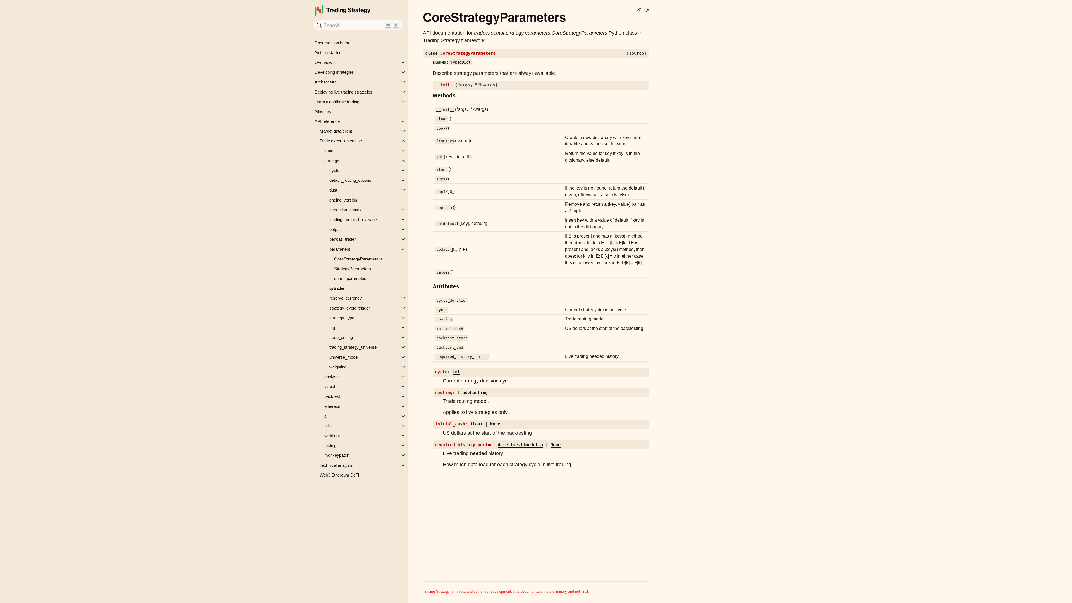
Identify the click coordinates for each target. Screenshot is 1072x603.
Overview (323, 62)
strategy (331, 160)
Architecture (326, 82)
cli (326, 416)
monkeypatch (336, 455)
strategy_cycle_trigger (349, 308)
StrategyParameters (352, 268)
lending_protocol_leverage (353, 219)
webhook (332, 435)
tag (332, 327)
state (328, 151)
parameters (339, 249)
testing (330, 445)
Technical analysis (336, 465)
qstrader (336, 288)
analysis (331, 376)
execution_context (346, 209)
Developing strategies (334, 72)
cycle (334, 170)
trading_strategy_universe (353, 347)
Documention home (332, 42)
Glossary (323, 111)
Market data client (336, 131)
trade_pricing (341, 337)
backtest (332, 396)
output (335, 229)
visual (329, 386)
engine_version (343, 200)
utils (328, 425)
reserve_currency (345, 298)
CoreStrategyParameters (358, 259)
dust (333, 190)
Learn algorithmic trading (337, 101)
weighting (337, 367)
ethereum (333, 406)
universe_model (343, 357)
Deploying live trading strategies (343, 92)
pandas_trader (342, 239)
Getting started (328, 52)
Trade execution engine (341, 140)
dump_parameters (351, 278)
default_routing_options (350, 180)
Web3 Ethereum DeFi (339, 475)
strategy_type (341, 317)
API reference (327, 121)
